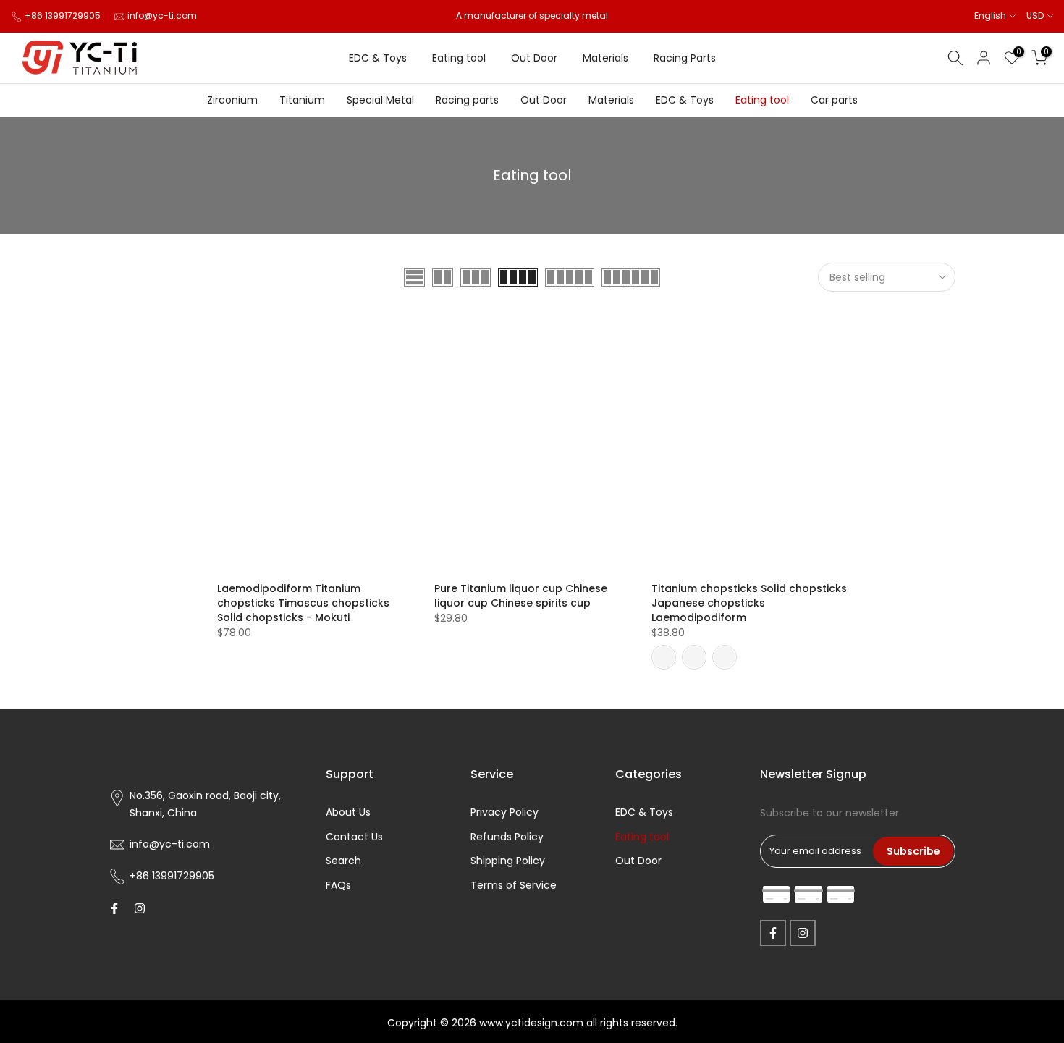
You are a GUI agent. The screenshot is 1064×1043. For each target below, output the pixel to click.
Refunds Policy (507, 836)
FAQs (338, 885)
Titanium (302, 100)
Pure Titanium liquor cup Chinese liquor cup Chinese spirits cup (520, 595)
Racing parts (467, 100)
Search (343, 860)
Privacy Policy (504, 812)
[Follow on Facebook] (114, 908)
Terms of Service (513, 885)
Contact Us (354, 836)
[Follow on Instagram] (140, 908)
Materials (605, 58)
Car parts (834, 100)
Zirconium (232, 100)
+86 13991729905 (63, 15)
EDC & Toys (378, 58)
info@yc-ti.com (162, 15)
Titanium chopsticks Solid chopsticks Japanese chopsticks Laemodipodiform (749, 603)
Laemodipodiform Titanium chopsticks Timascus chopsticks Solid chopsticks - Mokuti (303, 603)
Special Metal (380, 100)
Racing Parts (685, 58)
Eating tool (459, 58)
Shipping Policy (507, 860)
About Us (348, 812)
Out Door (534, 58)
